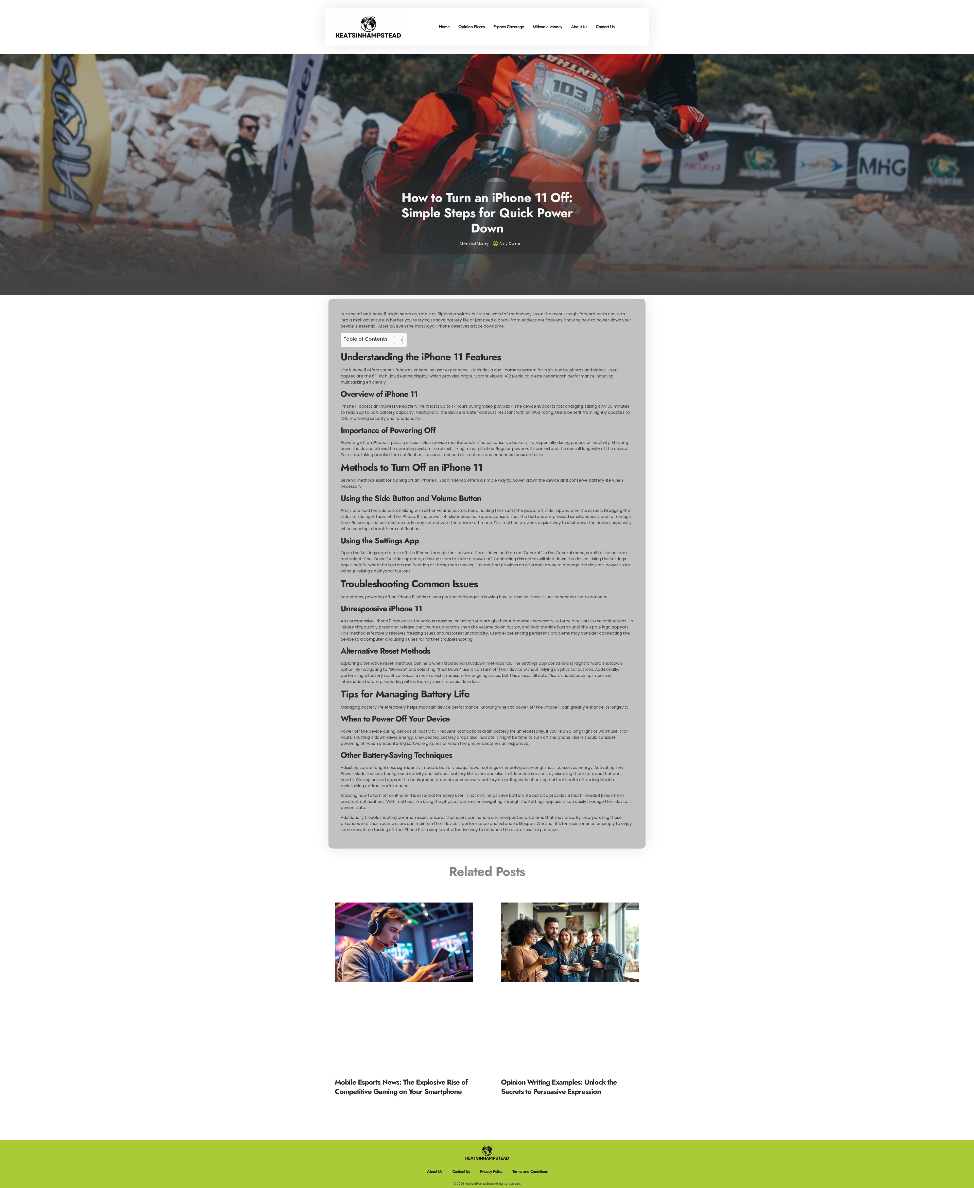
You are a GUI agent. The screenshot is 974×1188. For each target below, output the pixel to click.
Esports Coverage (508, 27)
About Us (579, 27)
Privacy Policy (491, 1171)
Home (444, 27)
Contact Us (605, 27)
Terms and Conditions (529, 1171)
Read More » (346, 1099)
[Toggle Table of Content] (396, 340)
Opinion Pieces (471, 27)
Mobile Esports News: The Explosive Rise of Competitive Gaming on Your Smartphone (401, 1086)
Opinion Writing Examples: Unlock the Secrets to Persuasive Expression (559, 1086)
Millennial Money (547, 27)
